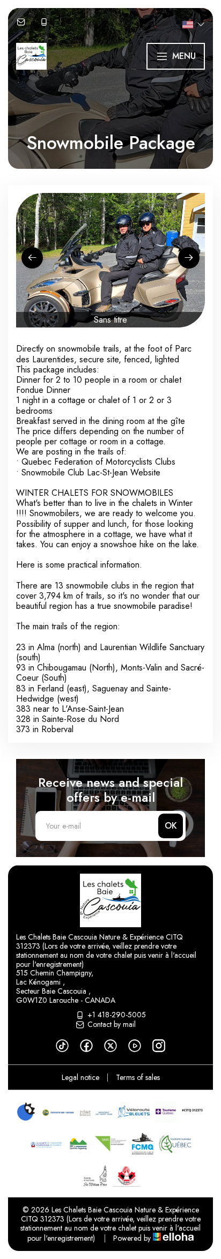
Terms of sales (138, 1077)
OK (171, 826)
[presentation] (32, 258)
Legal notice (80, 1077)
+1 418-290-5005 (116, 1015)
